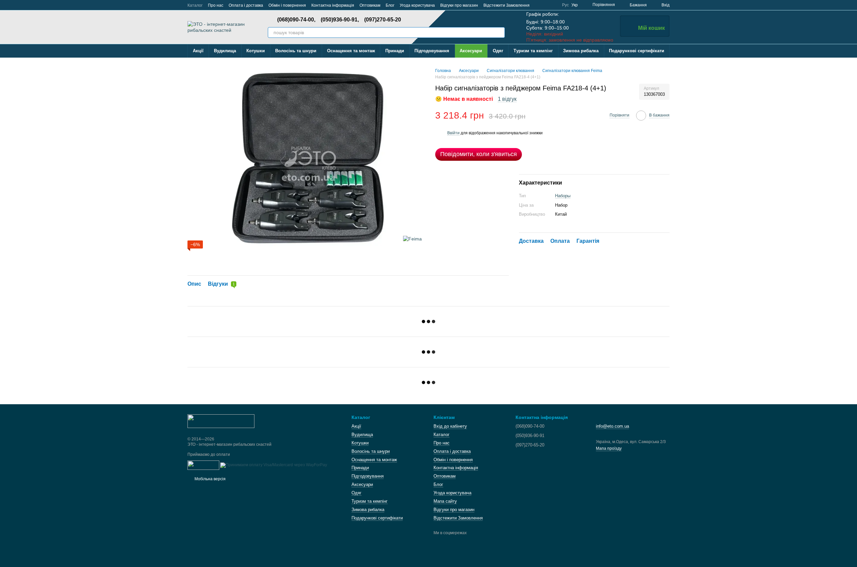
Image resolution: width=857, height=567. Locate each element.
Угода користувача (417, 5)
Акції (198, 50)
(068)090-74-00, (296, 19)
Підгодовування (431, 50)
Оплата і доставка (246, 5)
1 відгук (507, 99)
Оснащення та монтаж (351, 50)
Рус (565, 5)
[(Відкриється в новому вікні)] (203, 465)
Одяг (498, 50)
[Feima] (412, 238)
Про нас (215, 5)
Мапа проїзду (609, 448)
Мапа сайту (445, 501)
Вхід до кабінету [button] (450, 426)
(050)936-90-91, (340, 19)
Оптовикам (370, 5)
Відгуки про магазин (459, 5)
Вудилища (225, 50)
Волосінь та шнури (295, 50)
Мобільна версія (209, 479)
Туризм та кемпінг (533, 50)
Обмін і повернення (287, 5)
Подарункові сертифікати (636, 50)
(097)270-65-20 (382, 19)
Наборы (562, 195)
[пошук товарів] (499, 32)
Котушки (255, 50)
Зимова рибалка (581, 50)
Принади (394, 50)
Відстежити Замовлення (506, 5)
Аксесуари (471, 50)
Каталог (195, 5)
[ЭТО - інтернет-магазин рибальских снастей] (220, 420)
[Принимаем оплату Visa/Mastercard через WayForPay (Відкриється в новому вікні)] (273, 465)
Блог (390, 5)
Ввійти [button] (453, 133)
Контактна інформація (332, 5)
